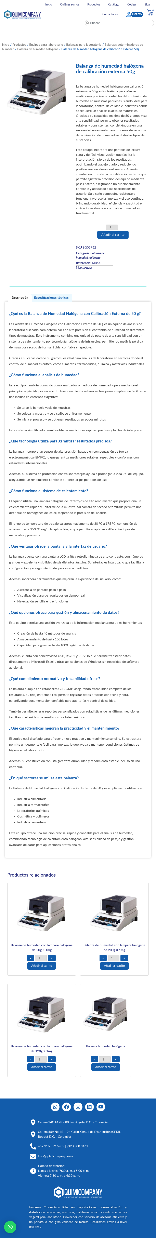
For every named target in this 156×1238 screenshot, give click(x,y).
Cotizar (131, 4)
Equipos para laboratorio (46, 44)
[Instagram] (78, 1107)
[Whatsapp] (55, 1107)
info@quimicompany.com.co (57, 1156)
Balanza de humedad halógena (37, 49)
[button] (10, 1227)
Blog (147, 4)
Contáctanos (110, 14)
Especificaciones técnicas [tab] (51, 297)
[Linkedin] (89, 1107)
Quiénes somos (69, 4)
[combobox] (119, 23)
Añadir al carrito (113, 234)
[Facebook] (66, 1107)
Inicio (48, 4)
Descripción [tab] (20, 297)
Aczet (88, 267)
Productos (93, 4)
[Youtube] (100, 1107)
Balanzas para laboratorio (84, 44)
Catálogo (113, 4)
